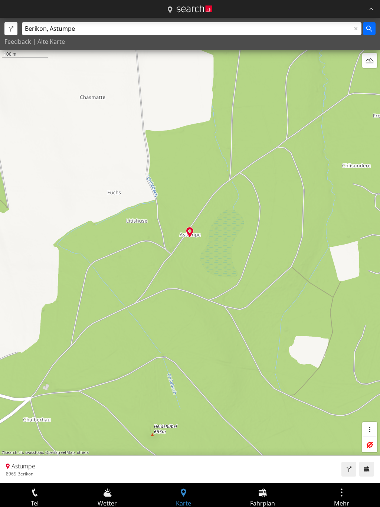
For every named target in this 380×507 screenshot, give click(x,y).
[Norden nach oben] (369, 78)
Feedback (17, 41)
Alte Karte (51, 41)
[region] (190, 250)
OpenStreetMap (60, 452)
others (83, 452)
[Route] (348, 469)
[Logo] (194, 9)
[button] (189, 232)
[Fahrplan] (366, 469)
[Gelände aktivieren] (369, 60)
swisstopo (34, 452)
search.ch (14, 452)
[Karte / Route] (170, 10)
